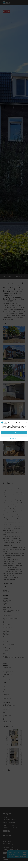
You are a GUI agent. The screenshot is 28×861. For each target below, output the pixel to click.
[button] (26, 423)
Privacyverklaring (13, 438)
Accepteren (14, 432)
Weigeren (14, 436)
